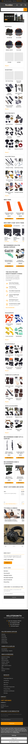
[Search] (25, 9)
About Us (6, 684)
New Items (6, 571)
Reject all (14, 738)
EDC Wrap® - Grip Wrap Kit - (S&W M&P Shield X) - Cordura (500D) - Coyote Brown (20, 478)
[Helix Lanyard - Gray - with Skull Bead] (9, 445)
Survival (3, 670)
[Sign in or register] (17, 5)
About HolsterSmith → (10, 307)
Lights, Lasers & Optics (6, 665)
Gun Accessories (5, 660)
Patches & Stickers (6, 668)
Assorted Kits (4, 649)
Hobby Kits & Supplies (12, 374)
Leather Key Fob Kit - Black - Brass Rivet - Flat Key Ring (20, 453)
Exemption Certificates (9, 691)
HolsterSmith (14, 616)
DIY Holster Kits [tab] (8, 225)
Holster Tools (10, 156)
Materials (8, 26)
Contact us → (8, 562)
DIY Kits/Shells (10, 344)
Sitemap (6, 693)
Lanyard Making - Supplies (7, 650)
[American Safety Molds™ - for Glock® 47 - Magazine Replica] (20, 206)
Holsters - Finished (5, 662)
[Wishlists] (21, 5)
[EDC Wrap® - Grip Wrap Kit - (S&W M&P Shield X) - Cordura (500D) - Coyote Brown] (20, 470)
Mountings (8, 69)
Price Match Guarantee (8, 577)
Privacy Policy (6, 582)
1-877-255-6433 (8, 559)
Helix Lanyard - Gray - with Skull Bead (9, 453)
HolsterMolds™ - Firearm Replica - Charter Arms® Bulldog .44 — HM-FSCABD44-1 (9, 261)
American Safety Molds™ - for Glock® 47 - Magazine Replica (20, 213)
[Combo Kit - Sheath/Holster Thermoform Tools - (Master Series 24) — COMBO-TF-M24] (20, 254)
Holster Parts (10, 113)
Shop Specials (7, 573)
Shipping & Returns (8, 575)
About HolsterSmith (8, 579)
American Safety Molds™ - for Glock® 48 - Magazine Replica (9, 213)
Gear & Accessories (11, 406)
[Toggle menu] (2, 5)
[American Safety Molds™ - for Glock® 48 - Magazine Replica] (9, 206)
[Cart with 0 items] (25, 5)
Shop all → (7, 65)
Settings (14, 735)
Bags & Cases (5, 658)
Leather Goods (5, 663)
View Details (9, 218)
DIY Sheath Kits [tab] (17, 225)
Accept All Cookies (14, 741)
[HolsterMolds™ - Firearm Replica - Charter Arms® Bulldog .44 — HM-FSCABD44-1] (9, 254)
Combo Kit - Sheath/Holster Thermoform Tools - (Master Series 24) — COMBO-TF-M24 (20, 261)
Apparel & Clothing (6, 657)
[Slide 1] (14, 18)
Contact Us (6, 680)
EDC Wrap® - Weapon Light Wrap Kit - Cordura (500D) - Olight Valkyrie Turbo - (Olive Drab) (9, 478)
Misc (2, 667)
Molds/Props (9, 312)
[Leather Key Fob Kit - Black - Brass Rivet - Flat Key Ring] (20, 445)
